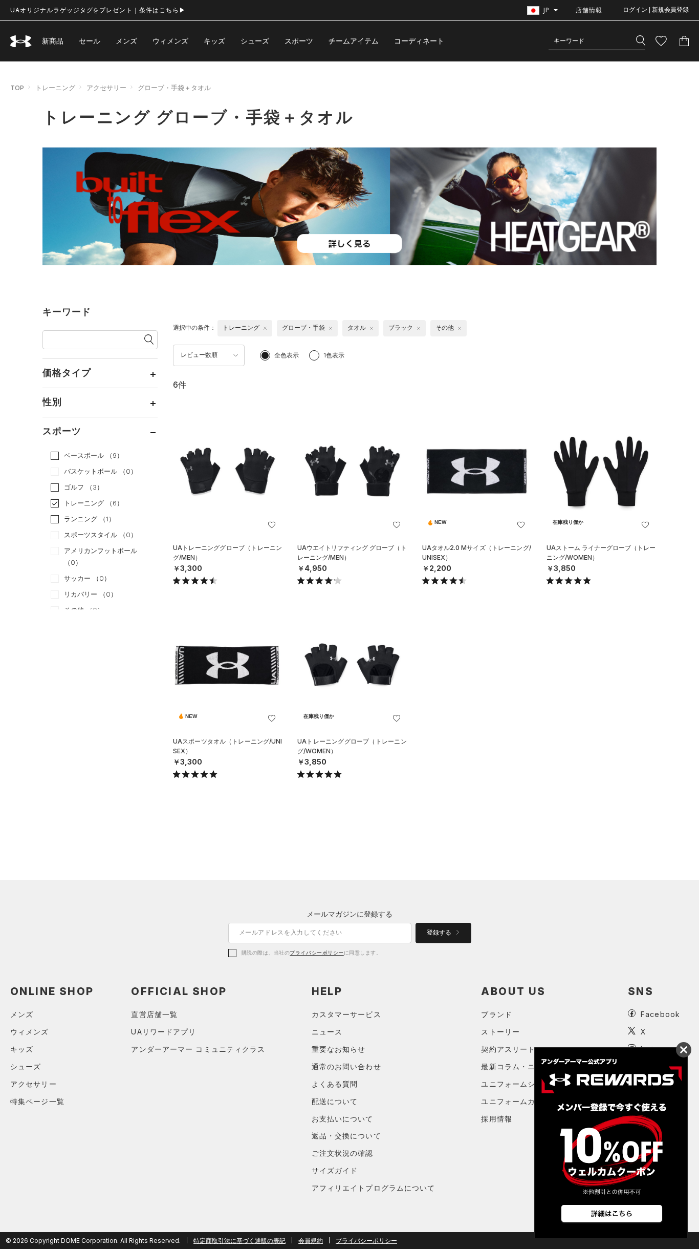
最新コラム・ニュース (519, 1066)
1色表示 (333, 355)
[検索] (640, 41)
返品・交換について (346, 1135)
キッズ (214, 40)
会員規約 (310, 1240)
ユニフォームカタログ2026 (529, 1101)
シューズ (255, 40)
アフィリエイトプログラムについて (373, 1187)
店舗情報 (589, 10)
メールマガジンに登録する (349, 913)
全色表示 (286, 355)
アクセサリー (106, 87)
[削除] (265, 328)
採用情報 (496, 1118)
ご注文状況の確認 (343, 1153)
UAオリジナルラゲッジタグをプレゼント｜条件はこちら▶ (98, 10)
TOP (17, 87)
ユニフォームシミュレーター (531, 1083)
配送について (335, 1101)
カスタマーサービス (346, 1014)
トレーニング (55, 87)
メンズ (126, 40)
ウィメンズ (170, 40)
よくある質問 (335, 1083)
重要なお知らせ (339, 1049)
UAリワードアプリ (163, 1031)
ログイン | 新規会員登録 (656, 9)
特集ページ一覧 (37, 1101)
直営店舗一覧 (154, 1014)
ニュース (327, 1031)
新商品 (52, 40)
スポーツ (299, 40)
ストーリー (500, 1031)
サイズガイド (335, 1170)
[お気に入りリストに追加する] (272, 525)
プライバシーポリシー (316, 952)
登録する (440, 932)
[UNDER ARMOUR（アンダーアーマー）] (21, 41)
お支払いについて (343, 1118)
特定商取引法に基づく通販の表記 (239, 1240)
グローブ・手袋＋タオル (174, 87)
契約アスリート (508, 1049)
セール (89, 40)
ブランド (496, 1014)
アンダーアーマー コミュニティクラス (198, 1049)
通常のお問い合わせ (346, 1066)
